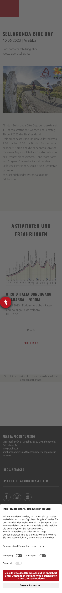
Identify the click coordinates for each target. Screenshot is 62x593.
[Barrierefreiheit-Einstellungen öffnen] (5, 302)
